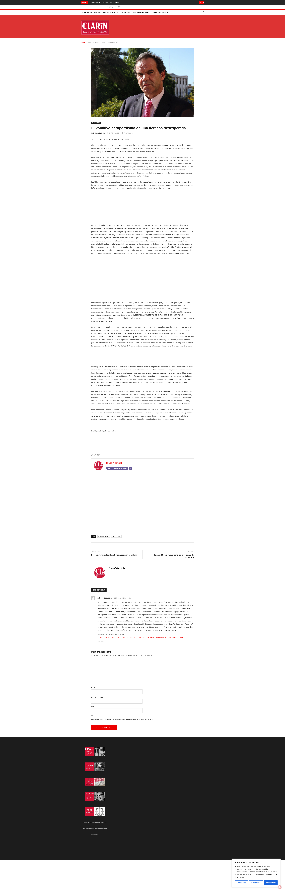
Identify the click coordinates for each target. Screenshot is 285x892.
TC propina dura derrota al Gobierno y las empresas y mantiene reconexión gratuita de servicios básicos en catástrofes (131, 2)
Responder (101, 642)
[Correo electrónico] (130, 468)
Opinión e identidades (90, 12)
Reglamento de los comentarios (95, 829)
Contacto (94, 835)
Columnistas (113, 42)
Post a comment (129, 133)
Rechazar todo (256, 883)
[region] (256, 873)
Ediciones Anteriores (162, 12)
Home (83, 42)
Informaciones (109, 12)
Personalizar (241, 883)
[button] (200, 2)
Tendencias (125, 12)
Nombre (94, 688)
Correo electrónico (97, 697)
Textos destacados (141, 12)
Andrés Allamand (103, 536)
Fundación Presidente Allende (94, 822)
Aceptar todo (271, 883)
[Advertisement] (142, 208)
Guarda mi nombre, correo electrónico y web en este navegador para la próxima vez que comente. (122, 719)
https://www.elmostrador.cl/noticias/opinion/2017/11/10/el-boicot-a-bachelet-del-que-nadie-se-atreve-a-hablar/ (141, 637)
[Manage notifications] (280, 887)
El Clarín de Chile (99, 133)
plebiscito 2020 (116, 536)
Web (92, 707)
